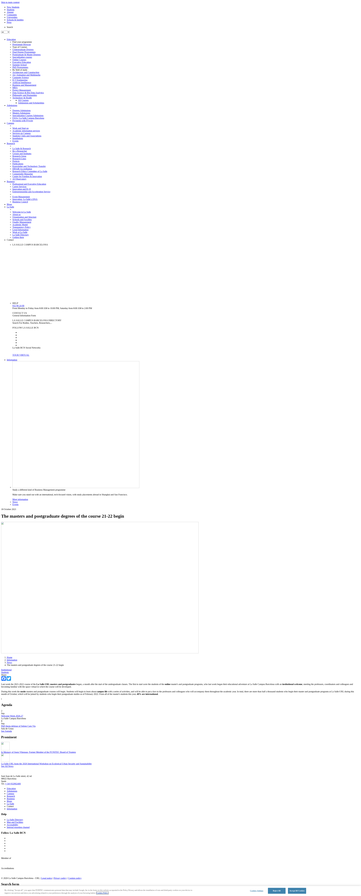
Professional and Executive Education (29, 184)
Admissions (12, 105)
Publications (17, 164)
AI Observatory (19, 179)
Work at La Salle (19, 232)
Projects (15, 161)
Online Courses (19, 60)
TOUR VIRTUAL (20, 355)
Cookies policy (75, 878)
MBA (15, 87)
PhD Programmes (20, 67)
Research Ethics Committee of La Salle (29, 171)
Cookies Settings (256, 891)
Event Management (21, 197)
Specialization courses (22, 57)
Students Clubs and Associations (26, 136)
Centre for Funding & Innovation (27, 176)
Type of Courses (19, 47)
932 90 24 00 (18, 305)
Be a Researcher (19, 151)
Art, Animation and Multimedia (26, 75)
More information (20, 499)
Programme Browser (21, 44)
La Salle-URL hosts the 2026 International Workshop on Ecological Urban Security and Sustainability (46, 764)
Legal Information (20, 230)
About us (16, 214)
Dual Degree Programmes (24, 52)
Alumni (10, 12)
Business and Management (24, 85)
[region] (180, 891)
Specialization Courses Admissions (27, 115)
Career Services (19, 186)
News (15, 502)
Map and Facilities (15, 822)
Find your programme (22, 42)
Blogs (9, 204)
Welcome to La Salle (21, 212)
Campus (10, 123)
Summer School (19, 65)
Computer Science (20, 77)
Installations (17, 138)
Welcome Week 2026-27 (12, 716)
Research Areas (19, 156)
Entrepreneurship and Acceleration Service (31, 191)
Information (12, 360)
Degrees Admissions (21, 110)
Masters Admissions (21, 113)
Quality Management (21, 222)
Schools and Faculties (22, 219)
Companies (12, 15)
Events (15, 141)
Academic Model (20, 224)
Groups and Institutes (21, 153)
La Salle (10, 207)
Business (11, 181)
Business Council (20, 202)
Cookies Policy (102, 893)
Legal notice (46, 878)
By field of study (19, 70)
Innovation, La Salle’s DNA (25, 199)
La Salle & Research (21, 148)
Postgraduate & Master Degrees (26, 54)
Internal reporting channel (18, 827)
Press (9, 22)
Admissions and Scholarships (31, 103)
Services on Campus (21, 133)
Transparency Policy (21, 227)
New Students (13, 7)
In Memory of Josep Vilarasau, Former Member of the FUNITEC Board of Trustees (38, 752)
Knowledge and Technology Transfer (29, 166)
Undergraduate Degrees (23, 49)
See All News (7, 766)
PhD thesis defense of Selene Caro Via (18, 726)
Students (10, 9)
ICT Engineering (19, 80)
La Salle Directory (20, 235)
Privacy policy (60, 878)
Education (11, 39)
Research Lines (19, 158)
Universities (12, 17)
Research (11, 143)
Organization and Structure (24, 217)
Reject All (277, 891)
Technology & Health (22, 98)
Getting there (18, 237)
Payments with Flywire (22, 120)
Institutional (6, 670)
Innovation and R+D (21, 189)
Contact (10, 240)
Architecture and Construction (25, 72)
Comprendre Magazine (22, 174)
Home (9, 657)
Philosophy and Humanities (24, 95)
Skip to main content (10, 2)
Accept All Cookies (297, 891)
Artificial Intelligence (21, 82)
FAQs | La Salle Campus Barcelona (28, 118)
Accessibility (12, 825)
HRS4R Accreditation (22, 169)
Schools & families (15, 20)
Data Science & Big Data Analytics (28, 92)
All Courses (23, 100)
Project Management (21, 90)
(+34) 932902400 (13, 784)
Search (10, 27)
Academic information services (26, 131)
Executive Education (21, 62)
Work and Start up (20, 128)
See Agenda (6, 731)
